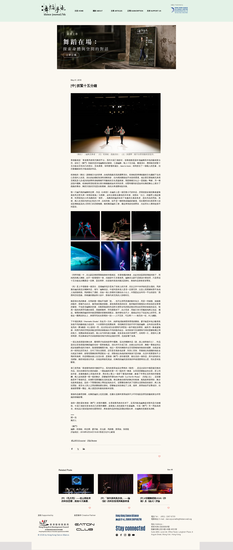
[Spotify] (116, 535)
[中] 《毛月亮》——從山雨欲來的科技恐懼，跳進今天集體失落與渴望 (76, 500)
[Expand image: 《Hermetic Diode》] (85, 256)
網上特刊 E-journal (78, 441)
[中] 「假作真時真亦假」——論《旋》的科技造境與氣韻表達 (115, 499)
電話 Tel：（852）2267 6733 (163, 516)
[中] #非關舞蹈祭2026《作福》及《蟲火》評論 (153, 499)
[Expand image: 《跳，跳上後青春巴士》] (115, 256)
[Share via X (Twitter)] (78, 449)
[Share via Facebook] (72, 449)
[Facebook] (121, 535)
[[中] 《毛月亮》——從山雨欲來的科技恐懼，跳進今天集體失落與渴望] (76, 484)
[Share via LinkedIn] (84, 449)
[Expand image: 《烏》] (146, 225)
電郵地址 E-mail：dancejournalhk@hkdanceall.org (171, 519)
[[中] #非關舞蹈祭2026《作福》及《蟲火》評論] (155, 484)
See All (170, 470)
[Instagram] (125, 535)
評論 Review (92, 441)
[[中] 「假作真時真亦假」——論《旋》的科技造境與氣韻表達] (115, 484)
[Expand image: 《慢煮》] (146, 256)
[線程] (129, 535)
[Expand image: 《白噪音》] (85, 225)
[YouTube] (133, 535)
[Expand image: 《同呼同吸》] (115, 225)
